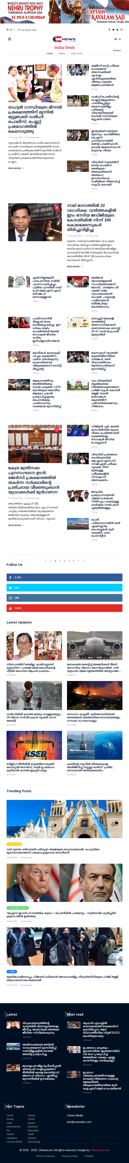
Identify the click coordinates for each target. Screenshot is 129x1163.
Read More (14, 168)
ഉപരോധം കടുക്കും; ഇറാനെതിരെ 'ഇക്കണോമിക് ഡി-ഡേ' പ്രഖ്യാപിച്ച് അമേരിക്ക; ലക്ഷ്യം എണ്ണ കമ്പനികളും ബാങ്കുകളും (101, 1054)
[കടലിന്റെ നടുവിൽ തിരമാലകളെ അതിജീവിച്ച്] (94, 745)
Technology (34, 1141)
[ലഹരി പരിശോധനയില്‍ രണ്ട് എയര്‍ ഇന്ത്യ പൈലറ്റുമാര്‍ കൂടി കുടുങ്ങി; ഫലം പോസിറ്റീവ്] (78, 526)
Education (33, 1130)
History (32, 1115)
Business (33, 1126)
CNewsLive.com (99, 1150)
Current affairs (15, 1141)
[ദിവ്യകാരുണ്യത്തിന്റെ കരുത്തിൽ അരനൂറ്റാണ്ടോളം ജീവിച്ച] (13, 1028)
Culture (10, 1134)
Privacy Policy (70, 1156)
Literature (12, 1138)
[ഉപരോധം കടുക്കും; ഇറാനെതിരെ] (73, 1053)
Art (8, 1130)
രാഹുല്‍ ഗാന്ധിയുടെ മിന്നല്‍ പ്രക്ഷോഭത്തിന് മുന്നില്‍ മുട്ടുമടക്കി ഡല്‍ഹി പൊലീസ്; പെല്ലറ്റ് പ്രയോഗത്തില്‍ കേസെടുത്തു (35, 119)
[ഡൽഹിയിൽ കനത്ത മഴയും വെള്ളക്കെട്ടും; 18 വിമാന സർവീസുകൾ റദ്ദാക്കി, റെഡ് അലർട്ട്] (34, 695)
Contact (89, 1156)
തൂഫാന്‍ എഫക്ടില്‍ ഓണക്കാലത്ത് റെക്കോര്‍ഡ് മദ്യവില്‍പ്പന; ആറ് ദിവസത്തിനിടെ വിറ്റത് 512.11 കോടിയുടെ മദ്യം (101, 1029)
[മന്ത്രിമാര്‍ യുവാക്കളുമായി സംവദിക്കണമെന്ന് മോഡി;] (78, 284)
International (13, 1126)
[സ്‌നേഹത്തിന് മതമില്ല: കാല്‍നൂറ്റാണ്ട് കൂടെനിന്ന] (34, 645)
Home (50, 53)
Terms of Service (45, 1156)
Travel (31, 1119)
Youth (31, 1134)
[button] (11, 30)
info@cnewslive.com (79, 1122)
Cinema (32, 1138)
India (9, 1122)
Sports (31, 1122)
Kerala (10, 1119)
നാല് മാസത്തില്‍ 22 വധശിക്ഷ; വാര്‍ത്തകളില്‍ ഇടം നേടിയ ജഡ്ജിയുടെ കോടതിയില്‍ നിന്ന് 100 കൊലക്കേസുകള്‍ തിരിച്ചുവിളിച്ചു (91, 217)
